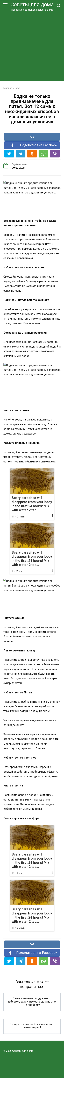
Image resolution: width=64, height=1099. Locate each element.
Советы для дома (32, 4)
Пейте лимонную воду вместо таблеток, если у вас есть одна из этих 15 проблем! (32, 1001)
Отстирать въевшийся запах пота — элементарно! (32, 1026)
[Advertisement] (32, 45)
